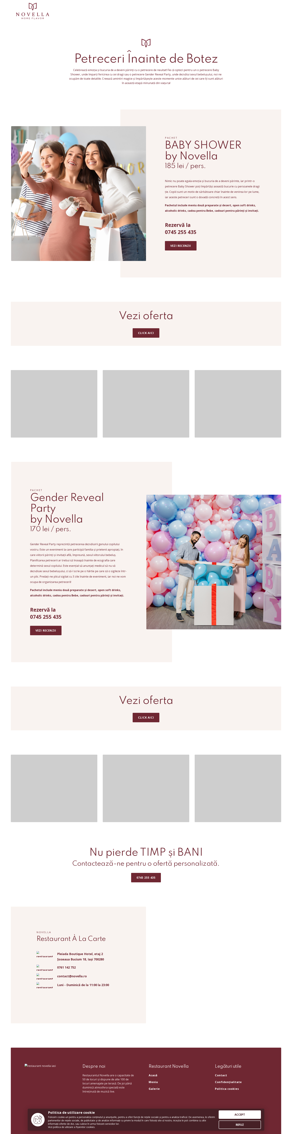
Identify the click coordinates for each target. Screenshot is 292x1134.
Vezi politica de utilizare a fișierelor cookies (71, 1127)
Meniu (153, 1082)
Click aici (146, 333)
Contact (221, 1075)
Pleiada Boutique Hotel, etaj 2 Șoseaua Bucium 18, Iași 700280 (80, 956)
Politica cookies (227, 1089)
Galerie (154, 1089)
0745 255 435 (146, 877)
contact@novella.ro (72, 976)
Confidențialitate (228, 1082)
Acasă (153, 1075)
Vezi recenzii (180, 246)
